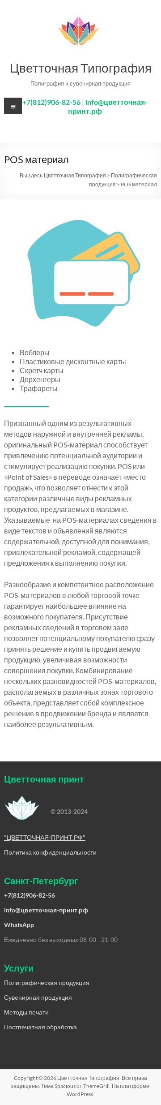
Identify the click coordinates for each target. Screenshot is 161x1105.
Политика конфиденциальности (50, 852)
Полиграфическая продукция (46, 982)
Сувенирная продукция (38, 997)
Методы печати (26, 1012)
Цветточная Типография (81, 67)
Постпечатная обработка (40, 1027)
